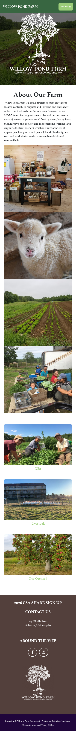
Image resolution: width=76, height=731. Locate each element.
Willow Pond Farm (20, 7)
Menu (65, 6)
